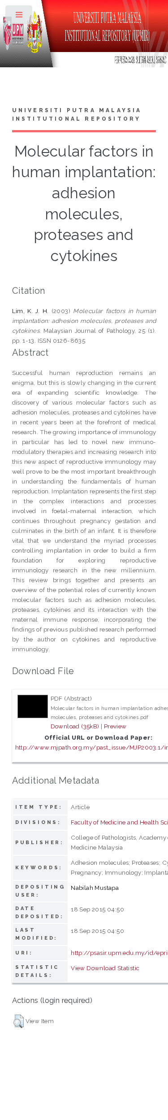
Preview (115, 726)
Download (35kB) (75, 726)
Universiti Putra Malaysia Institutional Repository (77, 114)
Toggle (19, 17)
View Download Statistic (105, 968)
